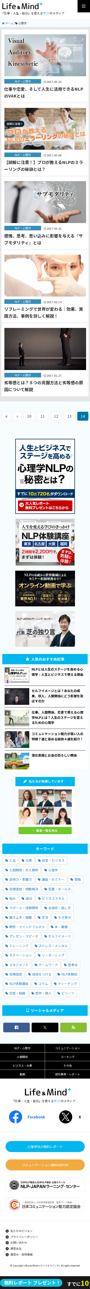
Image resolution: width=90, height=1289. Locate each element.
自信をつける (41, 974)
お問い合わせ (18, 1242)
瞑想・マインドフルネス (27, 926)
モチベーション (20, 955)
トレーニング (19, 945)
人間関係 (22, 1057)
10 (29, 416)
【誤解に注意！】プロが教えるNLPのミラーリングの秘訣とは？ (43, 165)
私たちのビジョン (21, 1231)
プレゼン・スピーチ (23, 936)
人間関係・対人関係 (23, 870)
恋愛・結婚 (17, 993)
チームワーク (48, 964)
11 (43, 416)
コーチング (68, 1057)
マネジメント (19, 964)
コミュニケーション (67, 1048)
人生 (12, 860)
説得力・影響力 (20, 879)
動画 (22, 1074)
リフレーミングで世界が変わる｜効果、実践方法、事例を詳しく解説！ (43, 312)
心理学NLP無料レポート (45, 1146)
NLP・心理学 (22, 1048)
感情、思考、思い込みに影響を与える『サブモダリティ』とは (43, 239)
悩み (12, 898)
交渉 (45, 917)
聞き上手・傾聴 (20, 917)
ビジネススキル (53, 898)
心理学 (53, 870)
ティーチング (67, 983)
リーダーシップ (53, 955)
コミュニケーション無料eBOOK (45, 1165)
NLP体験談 (69, 974)
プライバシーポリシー (24, 1237)
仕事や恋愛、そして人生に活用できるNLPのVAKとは (43, 92)
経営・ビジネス (53, 860)
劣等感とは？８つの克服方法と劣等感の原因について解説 (43, 385)
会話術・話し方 (59, 907)
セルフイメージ (59, 936)
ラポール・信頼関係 (23, 907)
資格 (77, 879)
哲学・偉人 (43, 993)
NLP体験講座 (18, 983)
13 (69, 416)
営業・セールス (59, 889)
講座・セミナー (53, 879)
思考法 (73, 964)
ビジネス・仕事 (22, 1065)
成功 (29, 898)
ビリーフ (67, 993)
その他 (67, 1065)
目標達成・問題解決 (23, 889)
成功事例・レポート (67, 1074)
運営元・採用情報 (21, 1254)
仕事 (29, 860)
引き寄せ (64, 917)
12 (56, 416)
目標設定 (15, 974)
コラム (43, 983)
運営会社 (15, 1248)
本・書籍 (61, 926)
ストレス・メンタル (53, 945)
